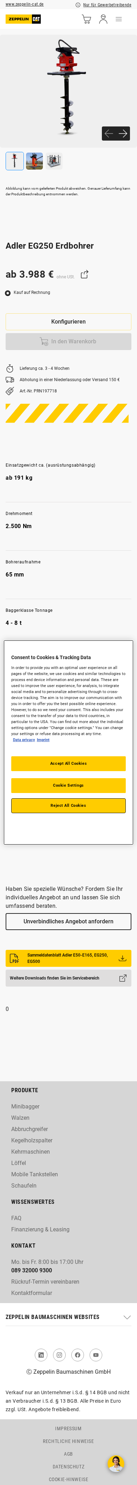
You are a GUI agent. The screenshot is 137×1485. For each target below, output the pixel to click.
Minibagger (25, 1106)
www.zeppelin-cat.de (25, 4)
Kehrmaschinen (30, 1151)
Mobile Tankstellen (34, 1174)
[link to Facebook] (77, 1355)
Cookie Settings (68, 785)
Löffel (18, 1163)
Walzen (20, 1117)
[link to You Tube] (96, 1355)
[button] (68, 1317)
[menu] (119, 19)
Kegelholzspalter (31, 1140)
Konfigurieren (68, 321)
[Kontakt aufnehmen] (116, 1464)
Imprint (43, 739)
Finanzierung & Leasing (40, 1229)
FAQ (16, 1218)
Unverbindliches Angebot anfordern (68, 921)
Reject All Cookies (68, 805)
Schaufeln (24, 1185)
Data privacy (24, 739)
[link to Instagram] (59, 1355)
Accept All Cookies (68, 763)
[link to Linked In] (41, 1355)
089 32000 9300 (31, 1270)
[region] (69, 742)
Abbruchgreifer (29, 1129)
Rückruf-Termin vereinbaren (45, 1281)
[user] (103, 19)
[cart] (86, 19)
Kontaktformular (31, 1293)
